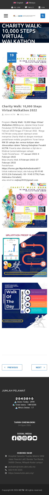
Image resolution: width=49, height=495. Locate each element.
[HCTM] (24, 15)
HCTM (21, 490)
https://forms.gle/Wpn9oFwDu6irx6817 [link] (21, 168)
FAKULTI (31, 7)
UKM (43, 7)
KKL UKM (17, 7)
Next (38, 367)
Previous (13, 367)
